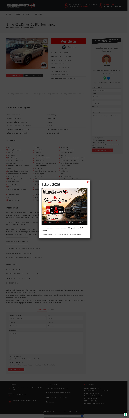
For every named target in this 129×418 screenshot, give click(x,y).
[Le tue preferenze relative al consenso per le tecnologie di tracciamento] (125, 414)
